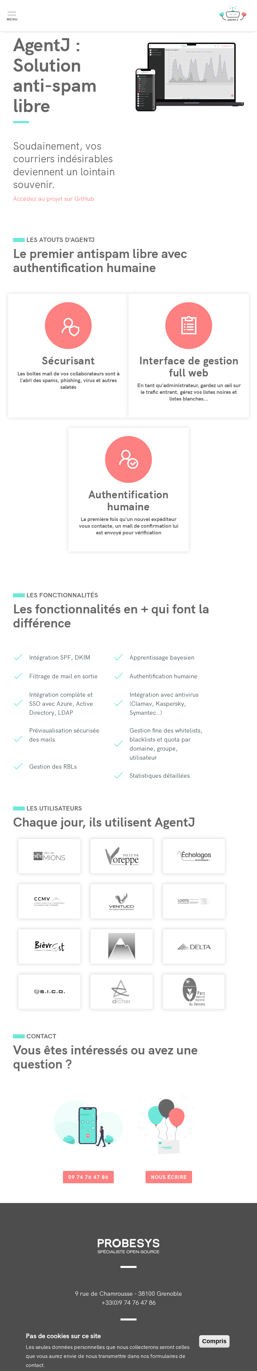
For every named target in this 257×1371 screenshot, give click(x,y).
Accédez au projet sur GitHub (53, 198)
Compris (214, 1341)
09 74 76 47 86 (88, 1176)
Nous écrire (169, 1176)
